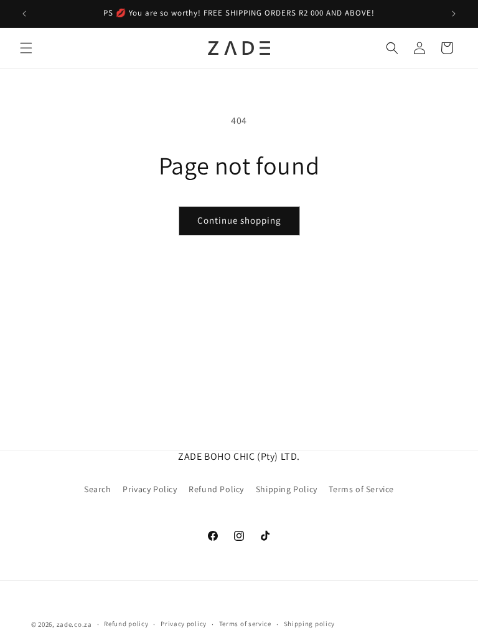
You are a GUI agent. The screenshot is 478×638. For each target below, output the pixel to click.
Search (97, 489)
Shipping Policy (286, 489)
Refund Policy (216, 489)
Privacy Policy (150, 489)
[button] (26, 48)
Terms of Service (361, 489)
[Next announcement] (453, 13)
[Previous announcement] (24, 13)
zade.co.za (74, 624)
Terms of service (245, 623)
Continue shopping (239, 220)
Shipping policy (309, 623)
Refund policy (126, 623)
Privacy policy (184, 623)
